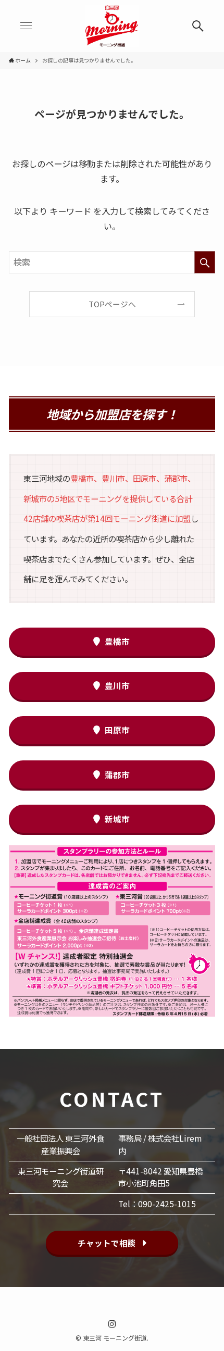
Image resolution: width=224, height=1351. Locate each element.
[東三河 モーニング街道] (112, 26)
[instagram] (112, 1324)
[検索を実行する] (204, 262)
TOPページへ (112, 303)
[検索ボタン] (198, 26)
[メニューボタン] (26, 26)
